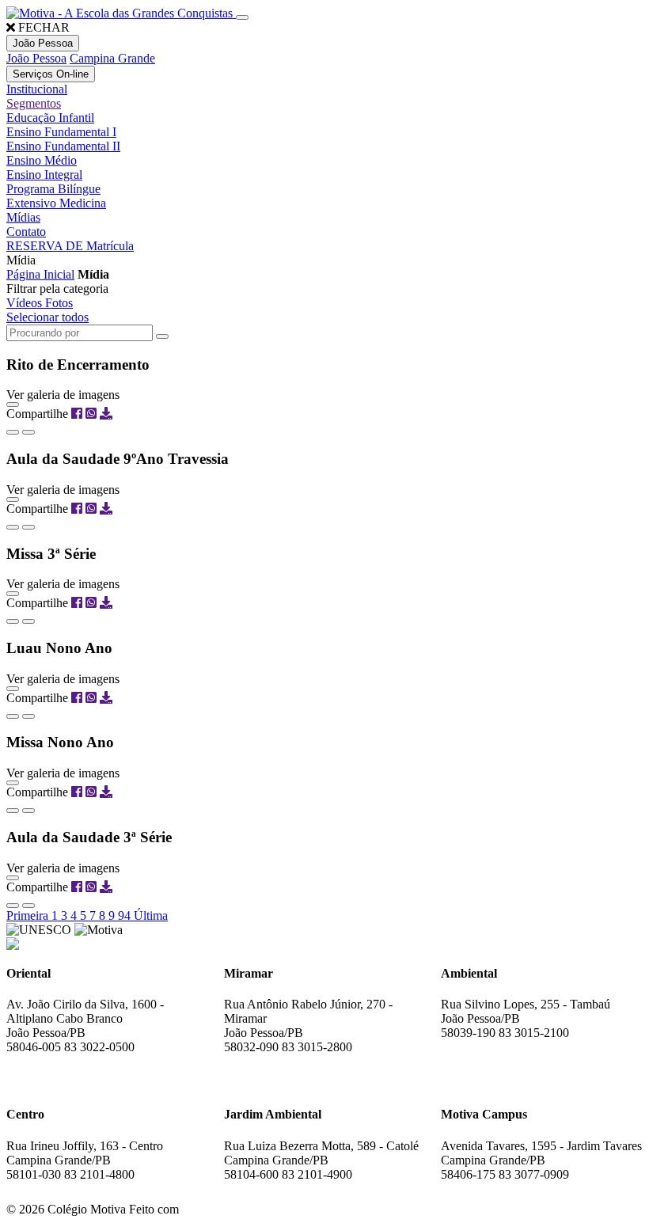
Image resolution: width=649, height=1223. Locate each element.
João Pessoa (36, 58)
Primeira (28, 915)
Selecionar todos (47, 317)
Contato (26, 231)
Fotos (59, 303)
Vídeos (25, 303)
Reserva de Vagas (64, 1067)
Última (151, 915)
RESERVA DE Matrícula (70, 246)
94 (126, 915)
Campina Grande (112, 58)
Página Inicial (40, 274)
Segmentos (33, 103)
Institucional (36, 89)
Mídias (23, 217)
